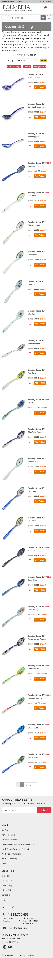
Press (4, 863)
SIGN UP (44, 810)
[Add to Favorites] (30, 87)
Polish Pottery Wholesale (11, 854)
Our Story (5, 830)
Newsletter (6, 895)
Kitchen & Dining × (13, 67)
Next (32, 54)
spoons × (27, 67)
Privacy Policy (7, 890)
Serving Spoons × (39, 67)
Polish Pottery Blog (9, 859)
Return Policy (7, 885)
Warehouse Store (8, 835)
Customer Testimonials (10, 840)
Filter (44, 60)
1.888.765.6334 (46, 1)
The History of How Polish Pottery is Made (18, 844)
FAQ (3, 900)
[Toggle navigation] (5, 17)
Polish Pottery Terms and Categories (16, 849)
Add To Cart (40, 87)
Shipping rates (7, 881)
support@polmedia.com (18, 928)
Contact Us (6, 876)
